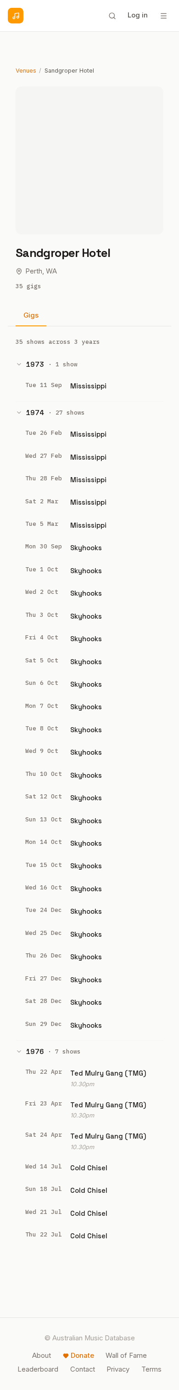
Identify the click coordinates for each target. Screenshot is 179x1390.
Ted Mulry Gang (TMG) (108, 1073)
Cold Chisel (88, 1167)
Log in (138, 15)
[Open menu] (163, 15)
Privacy (117, 1369)
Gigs (31, 315)
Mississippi (88, 386)
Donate (82, 1355)
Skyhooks (86, 547)
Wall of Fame (126, 1355)
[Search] (112, 15)
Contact (82, 1369)
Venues (26, 70)
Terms (151, 1369)
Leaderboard (37, 1369)
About (41, 1355)
